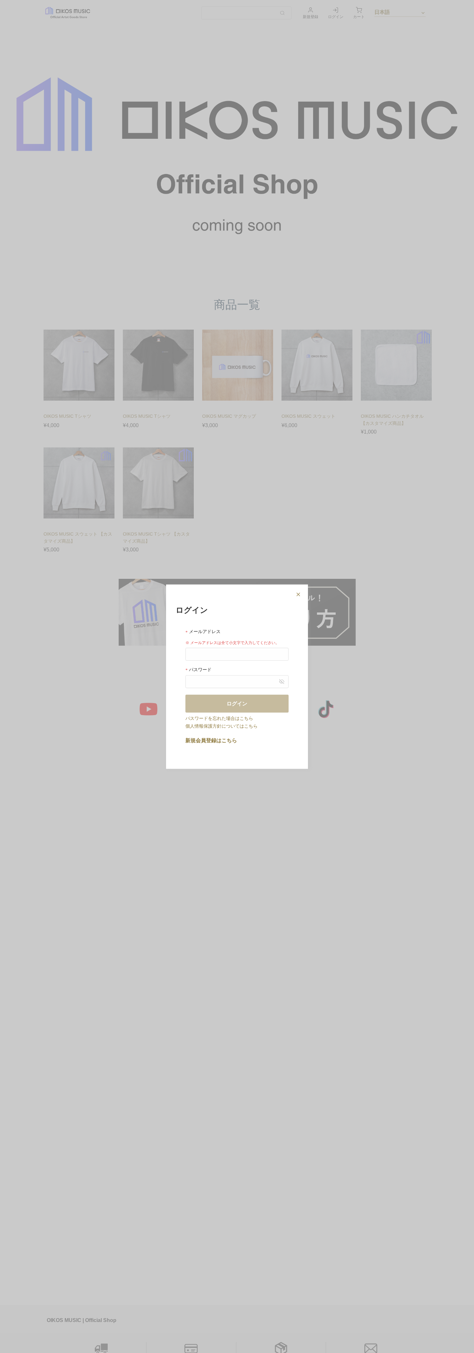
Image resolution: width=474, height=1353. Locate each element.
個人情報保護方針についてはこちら (221, 725)
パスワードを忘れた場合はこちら (219, 718)
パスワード (200, 669)
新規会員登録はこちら (211, 740)
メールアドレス (204, 631)
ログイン (237, 703)
